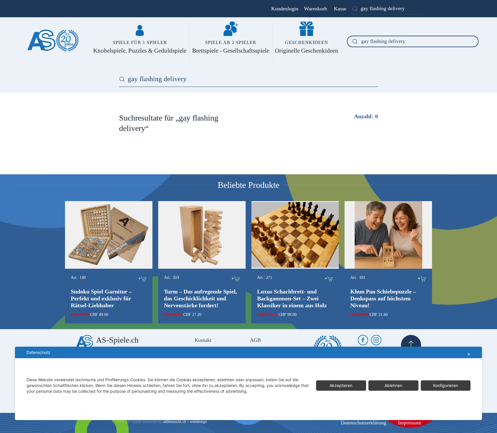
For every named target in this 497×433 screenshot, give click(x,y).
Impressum (409, 423)
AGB (255, 340)
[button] (411, 345)
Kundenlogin (284, 9)
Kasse (340, 9)
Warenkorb (315, 9)
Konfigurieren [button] (445, 385)
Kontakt (203, 340)
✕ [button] (469, 354)
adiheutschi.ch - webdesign (185, 421)
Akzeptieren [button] (341, 385)
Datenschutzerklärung (363, 423)
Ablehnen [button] (393, 385)
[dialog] (248, 383)
